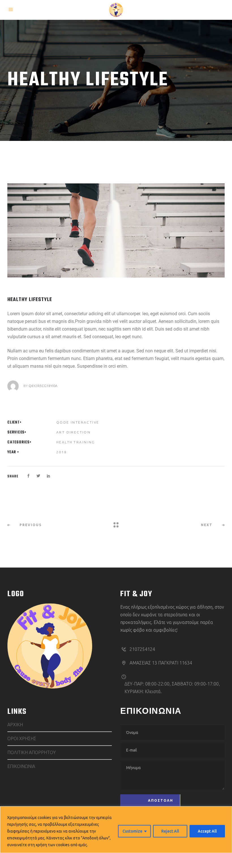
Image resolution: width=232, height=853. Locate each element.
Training (84, 442)
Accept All (207, 831)
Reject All (170, 831)
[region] (116, 829)
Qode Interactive (77, 422)
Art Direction (73, 432)
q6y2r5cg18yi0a (43, 386)
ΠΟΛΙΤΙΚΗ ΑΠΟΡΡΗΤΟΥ (31, 752)
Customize (132, 831)
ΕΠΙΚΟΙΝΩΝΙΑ (21, 766)
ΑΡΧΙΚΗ (15, 724)
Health (64, 442)
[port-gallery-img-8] (116, 230)
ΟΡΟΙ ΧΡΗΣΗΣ (21, 738)
